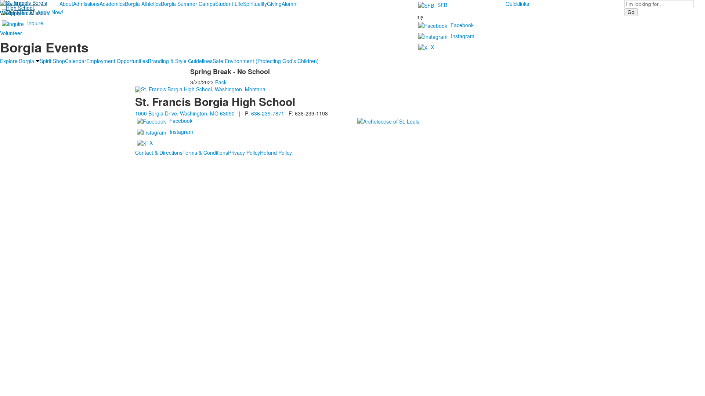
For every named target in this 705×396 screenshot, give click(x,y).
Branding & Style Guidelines (180, 61)
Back (221, 82)
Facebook (462, 25)
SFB (442, 4)
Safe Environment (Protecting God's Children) (266, 61)
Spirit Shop (52, 61)
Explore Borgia (17, 61)
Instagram (462, 36)
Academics (112, 3)
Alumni (289, 3)
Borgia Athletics (143, 3)
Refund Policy (276, 152)
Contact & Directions (158, 152)
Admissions (86, 3)
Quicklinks (517, 3)
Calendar (75, 61)
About (66, 3)
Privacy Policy (244, 152)
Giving (274, 3)
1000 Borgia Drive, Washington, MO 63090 (185, 113)
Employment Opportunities (117, 61)
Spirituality (255, 3)
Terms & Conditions (205, 152)
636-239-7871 (267, 113)
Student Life (229, 3)
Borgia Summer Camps (188, 3)
